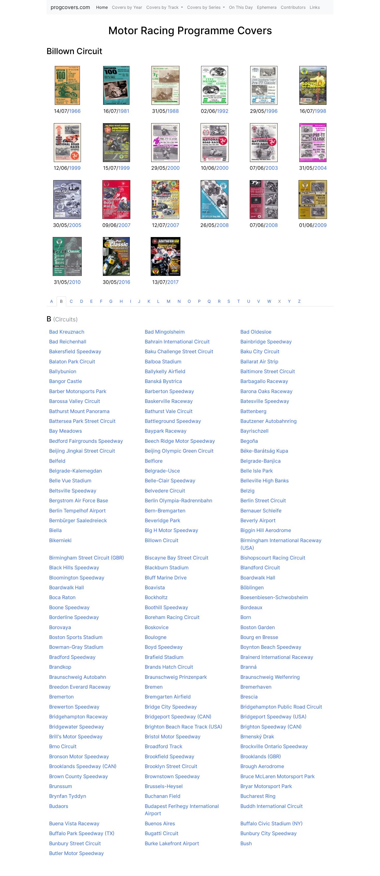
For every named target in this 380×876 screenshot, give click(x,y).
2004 (320, 168)
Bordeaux (251, 607)
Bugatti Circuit (161, 833)
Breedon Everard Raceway (80, 687)
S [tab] (228, 301)
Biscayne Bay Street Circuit (176, 558)
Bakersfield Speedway (75, 351)
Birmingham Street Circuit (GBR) (86, 558)
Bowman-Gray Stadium (76, 647)
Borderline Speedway (74, 617)
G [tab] (110, 301)
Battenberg (253, 411)
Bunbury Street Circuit (75, 843)
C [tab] (71, 301)
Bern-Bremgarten (165, 510)
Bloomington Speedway (76, 578)
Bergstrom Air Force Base (78, 500)
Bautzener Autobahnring (268, 421)
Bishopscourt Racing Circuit (272, 558)
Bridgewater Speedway (76, 727)
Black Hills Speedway (74, 567)
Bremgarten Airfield (168, 697)
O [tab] (189, 301)
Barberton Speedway (169, 391)
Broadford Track (163, 746)
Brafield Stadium (164, 657)
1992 (223, 111)
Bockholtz (156, 597)
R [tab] (219, 301)
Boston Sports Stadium (76, 637)
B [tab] (61, 301)
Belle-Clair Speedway (170, 480)
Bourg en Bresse (259, 637)
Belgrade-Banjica (260, 461)
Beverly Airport (258, 520)
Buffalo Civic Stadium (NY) (271, 823)
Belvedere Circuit (165, 491)
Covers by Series (204, 7)
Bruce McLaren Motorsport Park (277, 776)
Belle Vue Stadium (70, 480)
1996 (272, 111)
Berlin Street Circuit (263, 500)
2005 (75, 225)
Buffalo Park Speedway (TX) (82, 833)
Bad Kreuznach (66, 332)
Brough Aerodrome (262, 766)
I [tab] (130, 301)
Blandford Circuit (260, 567)
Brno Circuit (63, 746)
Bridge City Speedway (171, 707)
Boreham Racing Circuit (172, 617)
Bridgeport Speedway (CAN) (178, 716)
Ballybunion (62, 371)
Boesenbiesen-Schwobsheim (274, 597)
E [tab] (91, 301)
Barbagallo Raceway (264, 381)
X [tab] (279, 301)
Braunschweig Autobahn (77, 677)
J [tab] (139, 301)
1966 (75, 111)
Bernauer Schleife (261, 510)
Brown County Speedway (78, 776)
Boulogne (155, 637)
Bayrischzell (254, 431)
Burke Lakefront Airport (172, 843)
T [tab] (238, 301)
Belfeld (57, 461)
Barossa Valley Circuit (74, 401)
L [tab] (158, 301)
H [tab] (121, 301)
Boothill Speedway (166, 607)
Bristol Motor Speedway (173, 736)
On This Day (241, 7)
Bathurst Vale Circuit (169, 411)
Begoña (249, 441)
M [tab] (168, 301)
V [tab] (258, 301)
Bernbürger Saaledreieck (78, 520)
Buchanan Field (162, 796)
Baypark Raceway (166, 431)
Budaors (58, 806)
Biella (55, 530)
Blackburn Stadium (167, 567)
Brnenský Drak (257, 736)
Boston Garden (257, 627)
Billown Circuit (74, 51)
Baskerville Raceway (169, 401)
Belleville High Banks (264, 480)
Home (103, 7)
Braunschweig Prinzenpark (176, 677)
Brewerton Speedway (74, 707)
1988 (173, 111)
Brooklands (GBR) (260, 756)
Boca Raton (62, 597)
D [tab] (81, 301)
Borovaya (60, 627)
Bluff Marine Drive (166, 578)
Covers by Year (127, 7)
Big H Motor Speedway (171, 530)
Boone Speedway (69, 607)
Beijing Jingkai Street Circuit (82, 451)
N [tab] (179, 301)
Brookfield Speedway (169, 756)
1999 (75, 168)
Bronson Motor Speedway (79, 756)
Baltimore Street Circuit (267, 371)
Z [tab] (299, 301)
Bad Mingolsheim (165, 332)
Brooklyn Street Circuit (171, 766)
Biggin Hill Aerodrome (265, 530)
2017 (173, 282)
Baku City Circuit (259, 351)
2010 (75, 282)
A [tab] (51, 301)
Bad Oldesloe (255, 332)
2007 (124, 225)
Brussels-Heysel (164, 786)
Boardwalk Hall (257, 578)
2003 (271, 168)
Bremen (154, 687)
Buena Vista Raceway (74, 823)
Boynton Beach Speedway (270, 647)
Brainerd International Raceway (276, 657)
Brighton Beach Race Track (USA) (183, 727)
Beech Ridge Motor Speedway (180, 441)
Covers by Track (163, 7)
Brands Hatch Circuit (169, 667)
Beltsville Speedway (72, 491)
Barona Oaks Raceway (266, 391)
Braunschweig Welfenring (270, 677)
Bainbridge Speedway (266, 341)
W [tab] (269, 301)
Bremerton (61, 697)
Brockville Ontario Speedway (274, 746)
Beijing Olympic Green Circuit (179, 451)
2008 (222, 225)
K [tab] (149, 301)
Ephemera (267, 7)
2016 (124, 282)
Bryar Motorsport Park (266, 786)
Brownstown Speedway (172, 776)
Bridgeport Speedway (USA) (273, 716)
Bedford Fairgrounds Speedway (86, 441)
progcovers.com (70, 7)
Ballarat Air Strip (259, 361)
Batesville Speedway (264, 401)
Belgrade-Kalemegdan (75, 471)
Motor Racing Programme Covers (190, 30)
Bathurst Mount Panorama (79, 411)
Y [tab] (289, 301)
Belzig (247, 491)
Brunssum (60, 786)
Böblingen (252, 587)
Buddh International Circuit (271, 806)
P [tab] (199, 301)
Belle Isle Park (256, 471)
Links (315, 7)
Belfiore (154, 461)
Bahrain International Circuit (177, 341)
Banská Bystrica (163, 381)
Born (245, 617)
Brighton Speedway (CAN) (271, 727)
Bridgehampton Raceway (78, 716)
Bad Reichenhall (67, 341)
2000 (173, 168)
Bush (246, 843)
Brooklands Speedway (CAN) (83, 766)
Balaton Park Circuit (72, 361)
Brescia (249, 697)
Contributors (293, 7)
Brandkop (60, 667)
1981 (123, 111)
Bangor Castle (65, 381)
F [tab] (101, 301)
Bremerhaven (255, 687)
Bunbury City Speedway (268, 833)
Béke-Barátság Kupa (264, 451)
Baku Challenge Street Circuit (179, 351)
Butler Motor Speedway (76, 853)
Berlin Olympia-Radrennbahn (178, 500)
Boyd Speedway (164, 647)
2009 (320, 225)
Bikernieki (60, 540)
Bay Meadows (65, 431)
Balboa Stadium (163, 361)
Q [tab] (209, 301)
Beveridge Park (162, 520)
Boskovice (157, 627)
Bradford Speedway (72, 657)
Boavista (155, 587)
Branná (248, 667)
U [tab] (248, 301)
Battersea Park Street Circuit (82, 421)
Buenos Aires (160, 823)
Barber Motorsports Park (77, 391)
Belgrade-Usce (162, 471)
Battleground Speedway (173, 421)
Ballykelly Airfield (165, 371)
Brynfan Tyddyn (67, 796)
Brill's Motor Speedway (76, 736)
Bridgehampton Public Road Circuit (281, 707)
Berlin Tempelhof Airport (77, 510)
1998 (320, 111)
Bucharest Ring (258, 796)
